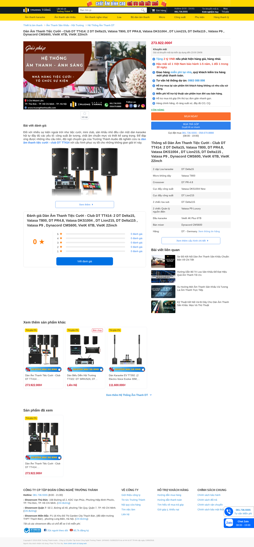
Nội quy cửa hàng (131, 504)
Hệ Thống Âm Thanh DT (101, 25)
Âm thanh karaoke (35, 17)
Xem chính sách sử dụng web (75, 544)
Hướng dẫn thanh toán (169, 499)
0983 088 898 (196, 80)
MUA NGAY (191, 116)
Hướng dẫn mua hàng (169, 495)
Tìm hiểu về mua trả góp (170, 504)
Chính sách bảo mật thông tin (213, 509)
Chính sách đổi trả (207, 499)
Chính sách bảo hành (208, 495)
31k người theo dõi (57, 530)
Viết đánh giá (84, 261)
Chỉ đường (63, 503)
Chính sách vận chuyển (210, 504)
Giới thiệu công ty (130, 495)
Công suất (180, 17)
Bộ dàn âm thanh (140, 17)
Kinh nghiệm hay (210, 10)
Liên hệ (125, 514)
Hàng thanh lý (221, 17)
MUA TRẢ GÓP (191, 125)
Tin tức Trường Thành (133, 499)
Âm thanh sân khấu (65, 17)
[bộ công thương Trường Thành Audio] (32, 530)
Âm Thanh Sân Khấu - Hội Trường (65, 25)
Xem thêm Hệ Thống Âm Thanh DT (127, 394)
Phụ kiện (199, 17)
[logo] (37, 10)
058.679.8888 (206, 132)
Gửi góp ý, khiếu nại (168, 509)
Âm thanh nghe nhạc (96, 17)
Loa (119, 17)
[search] (143, 10)
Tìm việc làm (128, 509)
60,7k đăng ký (81, 530)
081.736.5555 (184, 10)
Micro (162, 17)
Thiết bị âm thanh (33, 25)
